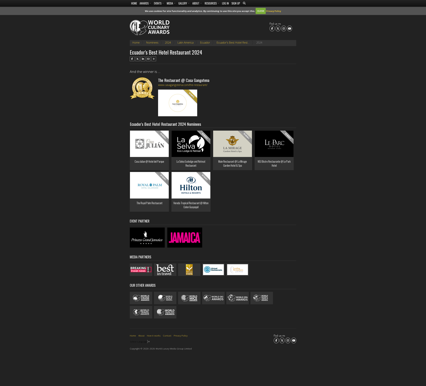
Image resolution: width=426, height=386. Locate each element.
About (196, 3)
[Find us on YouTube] (289, 28)
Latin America (185, 42)
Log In (225, 3)
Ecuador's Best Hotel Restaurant (235, 42)
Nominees (152, 42)
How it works (154, 335)
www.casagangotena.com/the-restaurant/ (182, 85)
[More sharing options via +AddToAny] (154, 59)
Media (170, 3)
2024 (168, 42)
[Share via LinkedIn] (143, 59)
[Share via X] (137, 59)
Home (134, 3)
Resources (211, 3)
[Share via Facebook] (132, 59)
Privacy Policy (273, 10)
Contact (167, 335)
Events (158, 3)
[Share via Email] (148, 59)
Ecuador (205, 42)
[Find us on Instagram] (283, 28)
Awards (144, 3)
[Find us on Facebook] (272, 28)
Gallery (183, 3)
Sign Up (235, 3)
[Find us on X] (277, 28)
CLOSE (260, 10)
